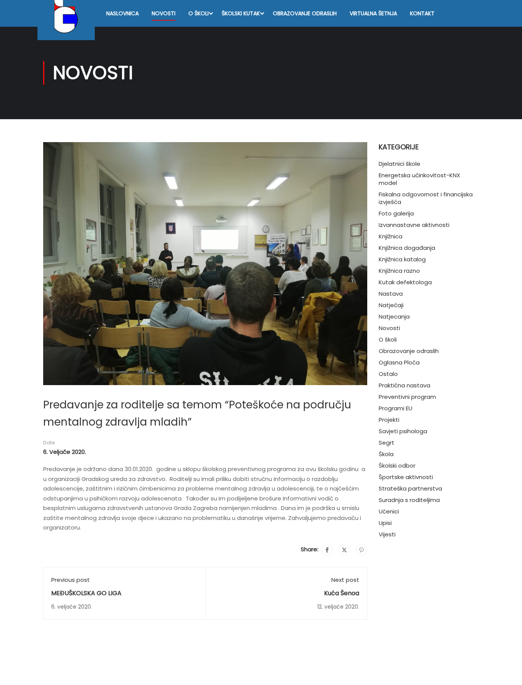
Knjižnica (390, 236)
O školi (198, 13)
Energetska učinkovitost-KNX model (419, 179)
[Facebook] (327, 549)
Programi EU (395, 408)
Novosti (163, 13)
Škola (386, 454)
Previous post (70, 580)
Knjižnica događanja (407, 248)
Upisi (385, 523)
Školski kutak (241, 13)
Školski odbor (397, 466)
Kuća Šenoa (341, 593)
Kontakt (422, 13)
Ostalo (388, 374)
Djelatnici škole (399, 164)
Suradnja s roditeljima (409, 500)
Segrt (386, 443)
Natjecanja (394, 317)
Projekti (389, 420)
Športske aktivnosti (406, 477)
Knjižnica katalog (402, 259)
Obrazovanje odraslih (305, 13)
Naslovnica (122, 13)
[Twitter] (344, 549)
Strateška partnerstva (410, 488)
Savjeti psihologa (403, 431)
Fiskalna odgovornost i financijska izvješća (426, 198)
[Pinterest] (361, 549)
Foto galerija (396, 213)
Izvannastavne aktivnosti (414, 225)
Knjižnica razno (399, 271)
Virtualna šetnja (373, 13)
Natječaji (391, 305)
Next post (345, 580)
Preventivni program (407, 397)
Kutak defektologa (405, 282)
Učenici (389, 511)
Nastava (391, 294)
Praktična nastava (404, 385)
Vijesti (387, 534)
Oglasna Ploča (399, 362)
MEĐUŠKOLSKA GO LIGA (86, 593)
